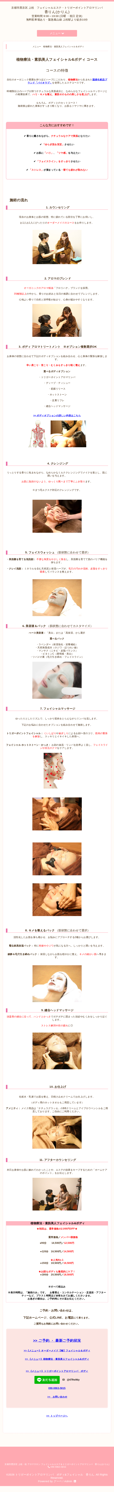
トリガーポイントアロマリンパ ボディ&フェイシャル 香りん (54, 1474)
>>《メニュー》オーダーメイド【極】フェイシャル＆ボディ (57, 1350)
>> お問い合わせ (57, 1397)
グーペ (58, 1481)
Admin (68, 1481)
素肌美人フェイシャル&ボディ (72, 1359)
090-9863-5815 (57, 1388)
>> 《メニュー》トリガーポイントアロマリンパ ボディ (57, 1371)
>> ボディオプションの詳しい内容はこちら (57, 415)
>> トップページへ (57, 1416)
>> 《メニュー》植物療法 (39, 1359)
